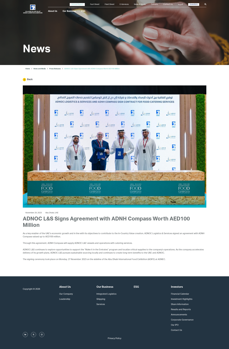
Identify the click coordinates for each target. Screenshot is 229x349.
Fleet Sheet (109, 4)
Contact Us (168, 4)
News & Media (140, 4)
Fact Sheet (94, 4)
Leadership (64, 299)
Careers (154, 4)
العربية (180, 4)
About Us (52, 11)
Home (27, 69)
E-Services (124, 4)
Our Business (69, 11)
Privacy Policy (114, 339)
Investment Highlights (181, 299)
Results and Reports (181, 310)
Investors (194, 4)
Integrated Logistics (106, 294)
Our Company (66, 294)
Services (100, 305)
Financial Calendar (180, 294)
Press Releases (55, 69)
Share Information (180, 305)
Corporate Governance (182, 320)
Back (30, 79)
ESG (83, 11)
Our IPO (175, 325)
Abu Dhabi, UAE (51, 213)
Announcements (179, 315)
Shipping (100, 299)
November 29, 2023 (33, 213)
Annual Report (77, 4)
